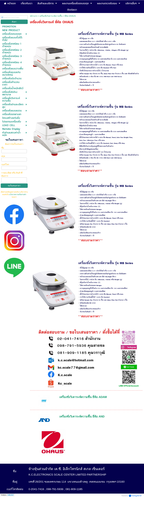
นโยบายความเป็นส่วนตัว (17, 194)
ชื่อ (2, 148)
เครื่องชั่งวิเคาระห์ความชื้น (51, 16)
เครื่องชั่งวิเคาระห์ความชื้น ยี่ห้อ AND (81, 416)
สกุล (3, 156)
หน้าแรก (33, 16)
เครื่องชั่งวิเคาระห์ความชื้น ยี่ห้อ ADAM (83, 397)
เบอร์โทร (5, 164)
